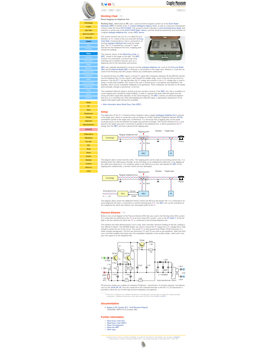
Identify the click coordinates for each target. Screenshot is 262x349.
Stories (88, 94)
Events (88, 156)
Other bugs (111, 330)
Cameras (88, 57)
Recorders (89, 61)
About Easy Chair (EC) (116, 321)
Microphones (88, 72)
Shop (89, 149)
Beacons (88, 68)
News (89, 153)
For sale (89, 142)
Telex (89, 110)
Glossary (88, 49)
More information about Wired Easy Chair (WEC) (122, 104)
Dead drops (88, 87)
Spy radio (88, 30)
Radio (88, 65)
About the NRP (113, 327)
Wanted (88, 160)
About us (88, 167)
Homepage (88, 23)
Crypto (88, 27)
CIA (154, 26)
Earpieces (88, 76)
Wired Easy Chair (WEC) (116, 323)
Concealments (88, 83)
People (88, 117)
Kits (88, 145)
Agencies (88, 121)
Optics (88, 79)
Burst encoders (88, 34)
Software (88, 98)
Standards (88, 138)
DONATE (88, 129)
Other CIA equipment (115, 325)
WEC (103, 56)
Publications (88, 134)
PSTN (179, 117)
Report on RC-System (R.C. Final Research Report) (127, 307)
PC (88, 106)
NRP (112, 26)
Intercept (88, 38)
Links (89, 171)
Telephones (88, 114)
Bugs (89, 53)
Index (89, 45)
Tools (89, 90)
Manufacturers (88, 125)
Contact (88, 164)
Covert (88, 41)
